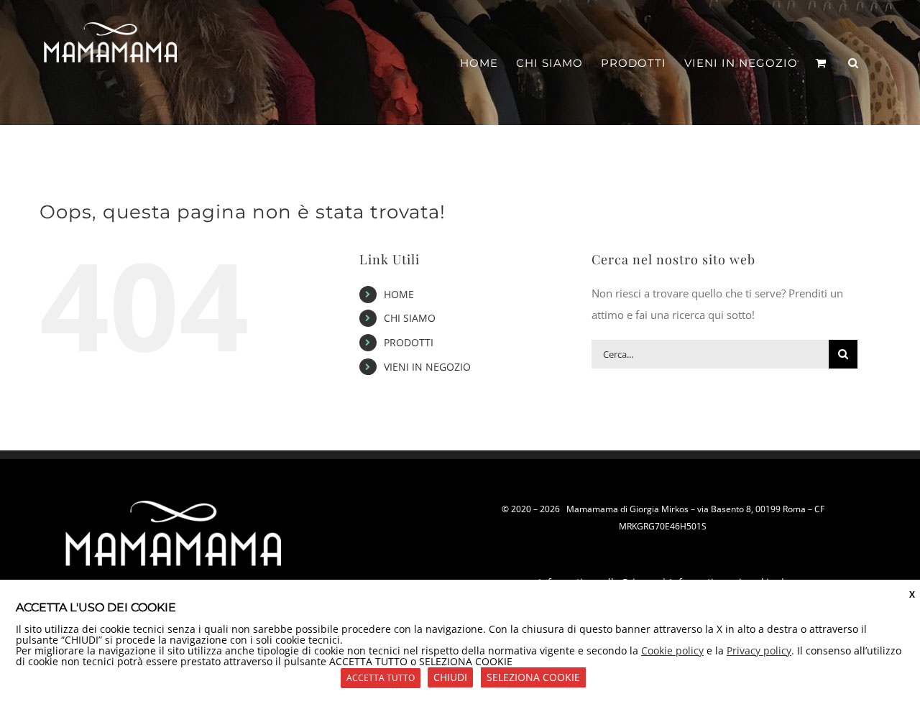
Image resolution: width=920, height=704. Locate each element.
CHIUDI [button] (450, 677)
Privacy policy (759, 650)
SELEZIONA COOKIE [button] (533, 677)
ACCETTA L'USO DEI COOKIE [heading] (96, 607)
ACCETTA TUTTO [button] (380, 678)
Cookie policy (672, 650)
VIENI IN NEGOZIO (427, 367)
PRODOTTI (408, 342)
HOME (399, 294)
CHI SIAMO (410, 318)
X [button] (912, 594)
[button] (853, 62)
